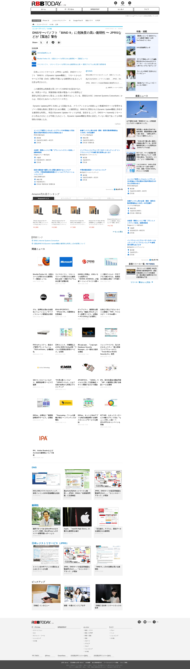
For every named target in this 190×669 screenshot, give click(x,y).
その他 (35, 641)
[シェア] (47, 42)
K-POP (98, 20)
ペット (112, 633)
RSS (157, 621)
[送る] (53, 42)
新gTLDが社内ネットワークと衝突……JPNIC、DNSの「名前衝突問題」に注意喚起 (114, 79)
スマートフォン (37, 630)
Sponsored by (109, 189)
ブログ (87, 646)
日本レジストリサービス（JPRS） (50, 543)
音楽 (86, 638)
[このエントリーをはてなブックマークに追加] (59, 42)
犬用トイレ (110, 198)
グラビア (87, 643)
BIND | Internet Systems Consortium (46, 240)
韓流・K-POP (89, 633)
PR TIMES (35, 655)
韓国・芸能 (88, 635)
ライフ (146, 9)
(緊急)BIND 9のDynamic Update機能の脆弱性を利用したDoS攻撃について (59, 243)
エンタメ (121, 9)
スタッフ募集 (123, 662)
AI (69, 20)
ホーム (43, 9)
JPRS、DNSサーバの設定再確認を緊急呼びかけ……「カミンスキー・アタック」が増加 (116, 83)
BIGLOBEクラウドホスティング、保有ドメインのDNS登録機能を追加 (110, 75)
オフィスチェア (66, 198)
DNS (90, 71)
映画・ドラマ (89, 630)
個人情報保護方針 (97, 662)
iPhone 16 (46, 20)
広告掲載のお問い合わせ (77, 662)
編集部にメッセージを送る (115, 87)
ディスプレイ (88, 198)
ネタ (34, 633)
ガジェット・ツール (39, 635)
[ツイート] (41, 42)
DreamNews (62, 655)
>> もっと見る (118, 232)
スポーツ (87, 641)
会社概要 (87, 662)
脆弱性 (35, 505)
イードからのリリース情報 (111, 662)
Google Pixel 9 (78, 20)
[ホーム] (33, 24)
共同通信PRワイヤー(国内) (79, 655)
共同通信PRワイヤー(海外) (102, 655)
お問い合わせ (64, 662)
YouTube (149, 621)
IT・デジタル (69, 9)
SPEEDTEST (95, 9)
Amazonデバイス (43, 198)
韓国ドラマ (89, 20)
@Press (47, 655)
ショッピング (37, 638)
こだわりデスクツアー (59, 20)
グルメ (112, 630)
